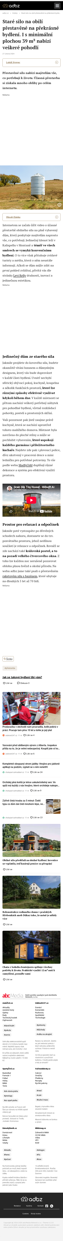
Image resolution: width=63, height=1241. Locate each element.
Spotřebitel (39, 1015)
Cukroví (38, 1073)
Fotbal (5, 1078)
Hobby (15, 13)
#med (39, 1090)
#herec (7, 1155)
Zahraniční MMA (42, 1132)
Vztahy (5, 1143)
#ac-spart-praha (10, 1100)
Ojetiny (5, 1013)
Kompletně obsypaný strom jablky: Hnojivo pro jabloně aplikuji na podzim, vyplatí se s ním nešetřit (31, 765)
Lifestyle (6, 1138)
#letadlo (7, 1150)
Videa (37, 1138)
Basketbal (6, 1073)
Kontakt (41, 1206)
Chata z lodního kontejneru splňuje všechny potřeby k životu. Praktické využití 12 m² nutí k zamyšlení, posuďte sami (28, 970)
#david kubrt (9, 1026)
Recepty (38, 1081)
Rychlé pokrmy (41, 1083)
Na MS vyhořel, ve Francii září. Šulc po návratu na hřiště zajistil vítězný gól (15, 1109)
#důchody (41, 1030)
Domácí (38, 1007)
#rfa (38, 1155)
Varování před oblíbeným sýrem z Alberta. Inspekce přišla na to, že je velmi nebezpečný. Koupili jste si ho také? (30, 747)
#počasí (7, 1159)
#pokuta (7, 1030)
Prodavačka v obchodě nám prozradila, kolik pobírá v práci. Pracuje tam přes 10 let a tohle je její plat (30, 728)
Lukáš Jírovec (13, 62)
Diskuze (24, 683)
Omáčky (38, 1075)
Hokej (4, 1081)
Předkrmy (39, 1078)
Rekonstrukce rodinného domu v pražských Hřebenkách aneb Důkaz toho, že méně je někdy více (29, 915)
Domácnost (7, 1132)
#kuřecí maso (42, 1100)
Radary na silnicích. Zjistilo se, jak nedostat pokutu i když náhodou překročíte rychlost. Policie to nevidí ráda (45, 1046)
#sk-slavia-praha (11, 1091)
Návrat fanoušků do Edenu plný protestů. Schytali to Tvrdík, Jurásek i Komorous (15, 1118)
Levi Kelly (19, 275)
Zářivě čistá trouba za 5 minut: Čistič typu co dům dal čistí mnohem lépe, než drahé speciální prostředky (23, 802)
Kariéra (29, 1206)
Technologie (40, 1018)
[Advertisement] (31, 127)
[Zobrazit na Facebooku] (46, 1206)
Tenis (4, 1086)
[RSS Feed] (51, 1206)
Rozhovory (39, 1013)
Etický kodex (36, 1213)
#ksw (39, 1159)
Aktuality (6, 1007)
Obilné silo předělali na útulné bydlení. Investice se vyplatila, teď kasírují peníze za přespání (30, 862)
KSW (37, 1143)
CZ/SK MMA (40, 1135)
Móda (4, 1140)
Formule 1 (6, 1075)
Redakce (17, 1206)
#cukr (39, 1095)
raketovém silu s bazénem (19, 576)
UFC (37, 1140)
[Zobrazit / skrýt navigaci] (57, 5)
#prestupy (8, 1096)
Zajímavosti (7, 1020)
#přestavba (10, 668)
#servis (7, 1035)
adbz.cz (5, 13)
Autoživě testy (8, 1010)
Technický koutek (9, 1018)
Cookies (25, 1213)
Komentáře (39, 1010)
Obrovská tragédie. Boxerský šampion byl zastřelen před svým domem (46, 1180)
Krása (4, 1135)
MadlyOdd (26, 465)
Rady (4, 1015)
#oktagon (41, 1150)
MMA (4, 1083)
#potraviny (41, 1025)
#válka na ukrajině (44, 1034)
